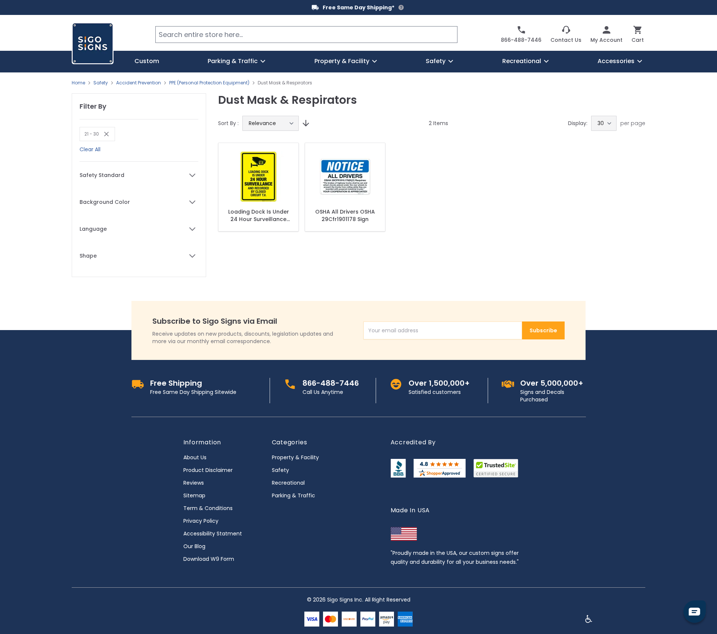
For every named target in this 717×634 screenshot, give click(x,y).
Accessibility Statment (212, 533)
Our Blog (194, 546)
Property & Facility (295, 457)
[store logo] (93, 43)
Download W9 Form (208, 559)
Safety (100, 83)
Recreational (288, 483)
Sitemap (194, 495)
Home (78, 83)
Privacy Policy (200, 521)
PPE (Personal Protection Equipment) (209, 83)
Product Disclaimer (208, 470)
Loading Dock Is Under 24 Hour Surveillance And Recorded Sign (258, 215)
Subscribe (543, 330)
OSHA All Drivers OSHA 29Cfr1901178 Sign (345, 215)
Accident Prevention (138, 83)
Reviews (193, 483)
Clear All (90, 149)
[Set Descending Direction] (305, 123)
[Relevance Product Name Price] (270, 123)
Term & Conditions (208, 508)
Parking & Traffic (293, 495)
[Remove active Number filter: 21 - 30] (104, 134)
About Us (195, 457)
